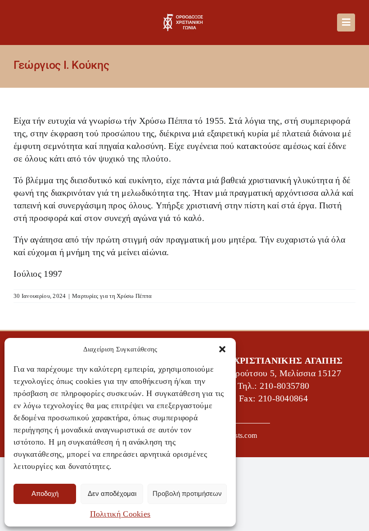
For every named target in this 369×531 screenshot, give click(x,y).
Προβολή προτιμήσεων (187, 493)
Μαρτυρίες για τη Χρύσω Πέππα (112, 295)
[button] (222, 349)
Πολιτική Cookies (120, 513)
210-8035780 (284, 386)
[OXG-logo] (184, 18)
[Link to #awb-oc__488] (346, 22)
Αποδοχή (45, 493)
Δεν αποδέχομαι (112, 493)
